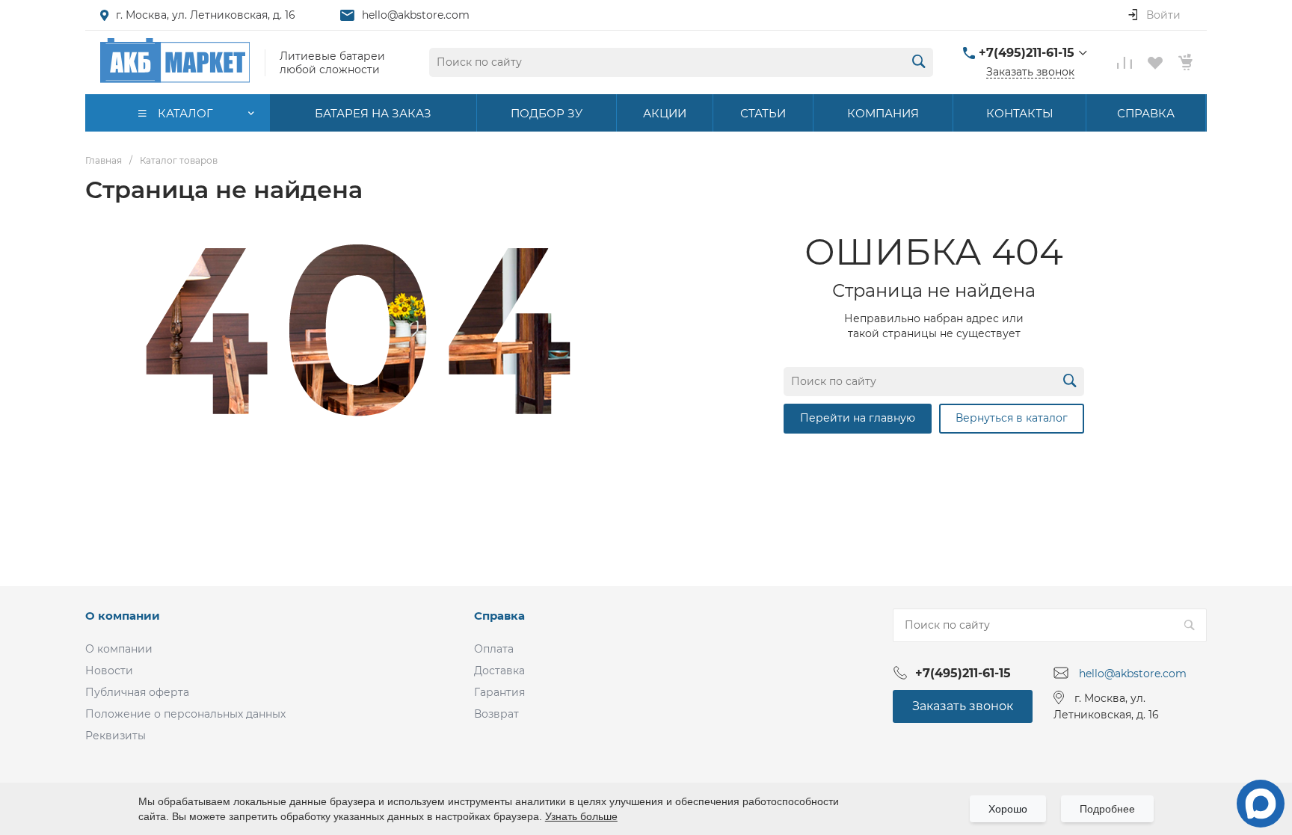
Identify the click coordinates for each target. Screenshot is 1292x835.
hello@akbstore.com (416, 15)
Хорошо (1007, 809)
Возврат (496, 714)
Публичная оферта (137, 692)
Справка (499, 615)
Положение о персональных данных (185, 714)
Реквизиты (115, 735)
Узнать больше (581, 816)
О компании (122, 615)
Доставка (499, 670)
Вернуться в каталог (1012, 418)
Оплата (494, 649)
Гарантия (499, 692)
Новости (109, 670)
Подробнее (1107, 809)
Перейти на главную (857, 418)
